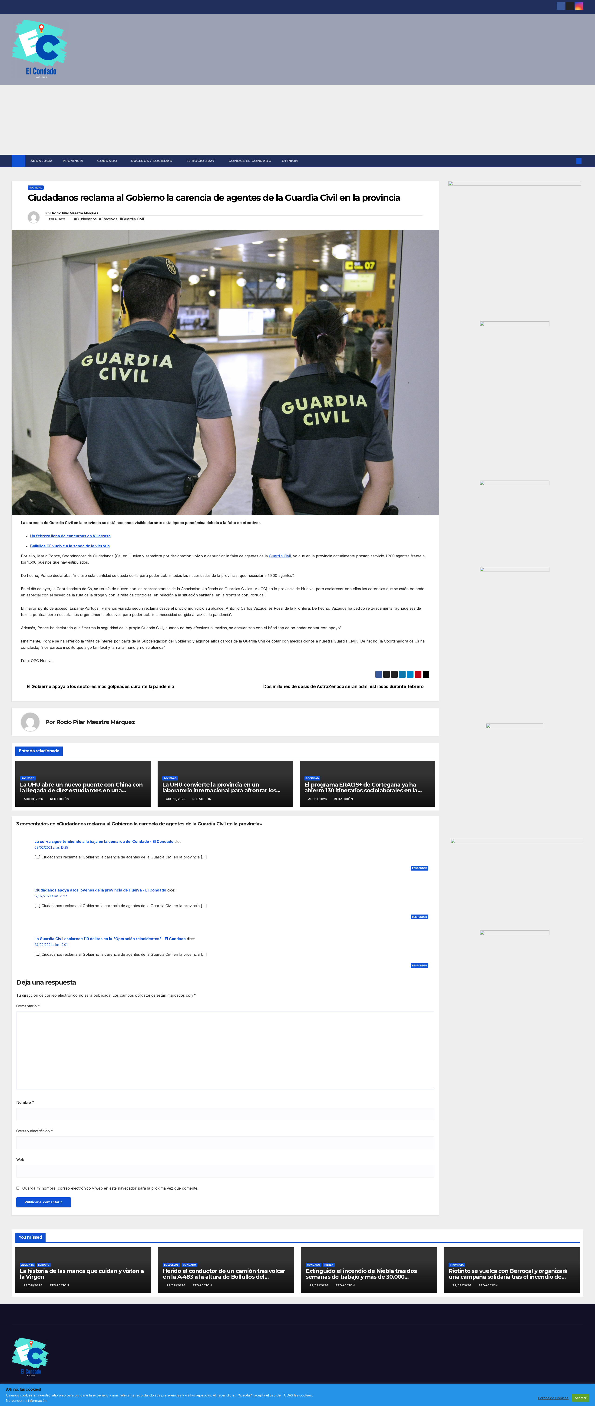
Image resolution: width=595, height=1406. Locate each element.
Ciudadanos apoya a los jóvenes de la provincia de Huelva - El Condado (100, 890)
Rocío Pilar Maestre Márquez (75, 213)
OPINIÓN (290, 161)
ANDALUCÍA (41, 161)
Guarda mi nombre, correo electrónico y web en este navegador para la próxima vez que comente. (110, 1188)
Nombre (25, 1102)
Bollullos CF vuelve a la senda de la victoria (70, 546)
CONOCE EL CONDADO (250, 161)
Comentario (28, 1006)
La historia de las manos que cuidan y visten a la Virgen (82, 1274)
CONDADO (107, 161)
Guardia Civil (280, 556)
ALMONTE (27, 1264)
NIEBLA (328, 1264)
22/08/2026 (33, 1285)
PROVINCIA (73, 161)
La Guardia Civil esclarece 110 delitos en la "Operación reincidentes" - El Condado (110, 938)
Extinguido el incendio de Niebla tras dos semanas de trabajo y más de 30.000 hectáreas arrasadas (361, 1277)
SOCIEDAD (35, 187)
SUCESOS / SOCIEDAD (152, 161)
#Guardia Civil (132, 219)
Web (20, 1159)
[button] (571, 160)
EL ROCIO (43, 1264)
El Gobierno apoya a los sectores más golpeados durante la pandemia (100, 686)
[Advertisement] (297, 119)
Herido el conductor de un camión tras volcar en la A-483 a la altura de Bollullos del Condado (224, 1277)
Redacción (59, 799)
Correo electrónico (34, 1131)
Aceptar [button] (580, 1398)
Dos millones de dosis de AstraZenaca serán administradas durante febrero (343, 686)
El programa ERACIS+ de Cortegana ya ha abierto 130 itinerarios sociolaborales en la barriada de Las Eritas (360, 790)
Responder (419, 868)
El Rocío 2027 (201, 161)
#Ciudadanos (85, 219)
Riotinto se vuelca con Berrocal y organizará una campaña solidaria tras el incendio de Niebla (508, 1277)
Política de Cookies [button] (553, 1398)
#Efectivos (108, 219)
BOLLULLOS (171, 1264)
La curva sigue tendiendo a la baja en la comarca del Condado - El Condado (103, 841)
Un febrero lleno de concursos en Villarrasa (70, 536)
